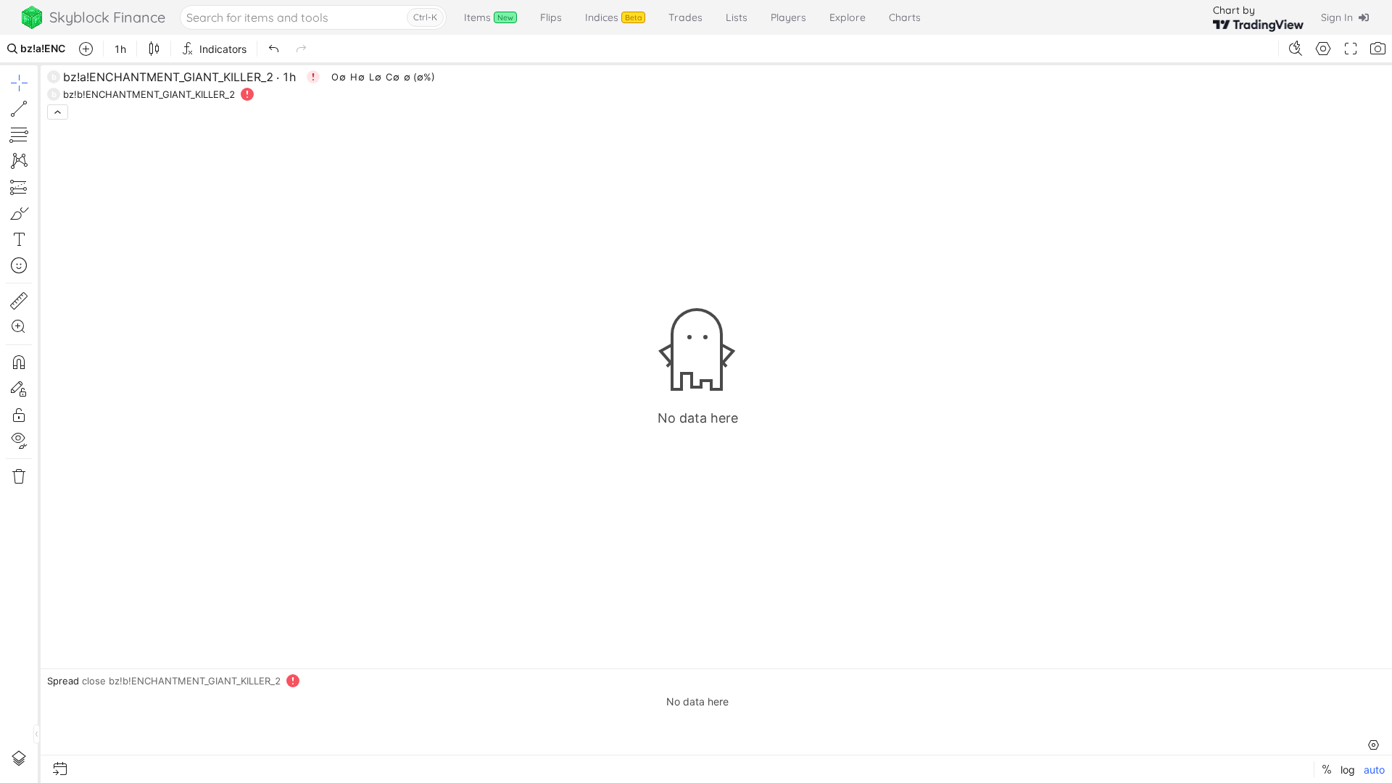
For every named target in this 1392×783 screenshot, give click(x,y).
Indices (613, 17)
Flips (551, 17)
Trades (685, 17)
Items (488, 17)
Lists (736, 17)
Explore (847, 17)
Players (788, 17)
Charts (905, 17)
